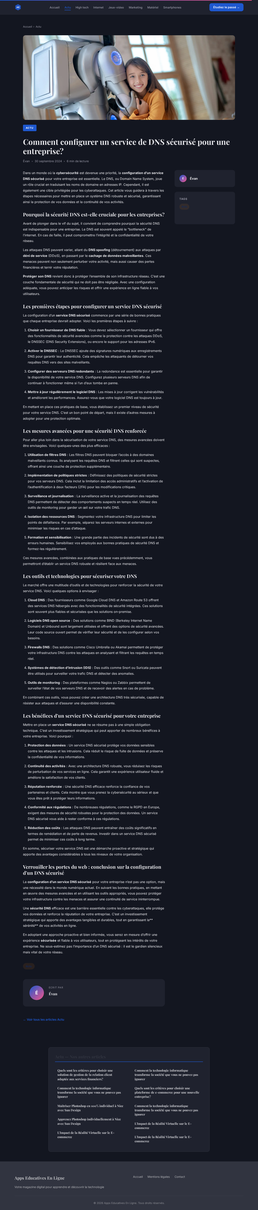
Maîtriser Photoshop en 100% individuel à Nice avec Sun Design (90, 1108)
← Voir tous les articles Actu (43, 1019)
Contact (180, 1176)
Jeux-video (116, 7)
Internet (98, 7)
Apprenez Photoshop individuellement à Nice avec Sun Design (89, 1121)
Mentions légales (159, 1176)
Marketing (136, 7)
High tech (82, 7)
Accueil (55, 7)
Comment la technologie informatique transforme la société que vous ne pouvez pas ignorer (89, 1092)
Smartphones (172, 7)
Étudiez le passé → (226, 7)
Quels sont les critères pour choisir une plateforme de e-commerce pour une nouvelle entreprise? (167, 1092)
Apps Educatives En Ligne (39, 1178)
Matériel (152, 7)
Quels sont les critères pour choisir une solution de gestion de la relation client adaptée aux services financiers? (85, 1074)
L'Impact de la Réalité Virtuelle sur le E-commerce (85, 1135)
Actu (67, 7)
